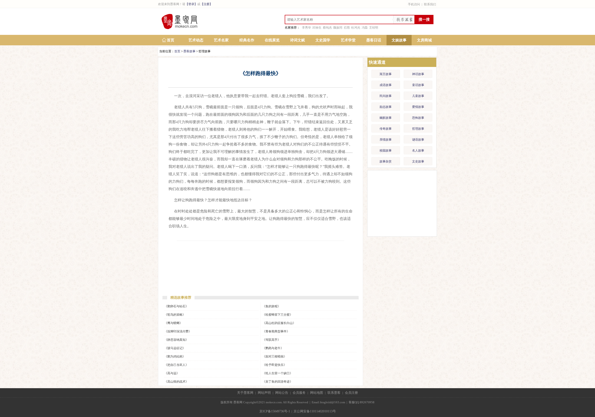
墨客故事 (189, 51)
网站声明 (264, 392)
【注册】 (206, 4)
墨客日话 (373, 40)
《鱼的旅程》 (271, 306)
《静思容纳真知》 (176, 339)
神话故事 (418, 74)
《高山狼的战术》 (176, 381)
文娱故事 (399, 40)
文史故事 (418, 161)
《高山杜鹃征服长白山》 (279, 323)
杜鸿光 (355, 27)
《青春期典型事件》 (276, 331)
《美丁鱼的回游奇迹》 (277, 381)
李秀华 (306, 27)
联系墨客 (333, 392)
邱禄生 (316, 27)
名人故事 (418, 150)
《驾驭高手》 (271, 339)
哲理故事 (418, 128)
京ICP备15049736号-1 (274, 411)
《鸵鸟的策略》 (174, 314)
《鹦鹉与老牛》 (273, 348)
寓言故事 (386, 74)
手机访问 (414, 4)
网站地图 (316, 392)
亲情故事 (386, 139)
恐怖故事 (418, 117)
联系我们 (430, 4)
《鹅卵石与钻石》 (176, 306)
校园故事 (386, 150)
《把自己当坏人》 (176, 365)
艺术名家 (221, 40)
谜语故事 (418, 139)
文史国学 (322, 40)
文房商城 (424, 40)
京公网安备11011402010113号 (315, 411)
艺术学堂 (348, 40)
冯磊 (365, 27)
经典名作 (246, 40)
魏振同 (337, 27)
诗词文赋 (297, 40)
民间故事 (386, 96)
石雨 (347, 27)
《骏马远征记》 (174, 348)
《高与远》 (171, 373)
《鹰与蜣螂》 (173, 323)
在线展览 (272, 40)
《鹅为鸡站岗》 (174, 356)
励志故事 (386, 107)
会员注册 (351, 392)
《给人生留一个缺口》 (277, 373)
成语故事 (386, 85)
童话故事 (418, 85)
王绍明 (373, 27)
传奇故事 (386, 128)
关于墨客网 (245, 392)
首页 (170, 40)
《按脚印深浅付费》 (178, 331)
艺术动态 (195, 40)
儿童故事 (418, 96)
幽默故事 (386, 117)
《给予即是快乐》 (274, 365)
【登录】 (191, 4)
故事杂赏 (386, 161)
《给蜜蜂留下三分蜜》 (277, 314)
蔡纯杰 (327, 27)
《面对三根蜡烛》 (274, 356)
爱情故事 (418, 107)
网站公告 (281, 392)
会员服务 (299, 392)
